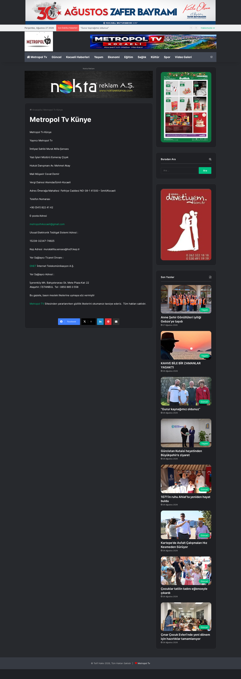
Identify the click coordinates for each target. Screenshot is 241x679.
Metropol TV (37, 303)
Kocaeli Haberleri (78, 57)
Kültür (155, 57)
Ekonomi (114, 57)
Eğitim (128, 57)
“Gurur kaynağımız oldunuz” (180, 409)
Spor (167, 57)
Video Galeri (183, 57)
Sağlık (142, 57)
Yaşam (98, 57)
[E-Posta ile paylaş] (116, 321)
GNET (33, 265)
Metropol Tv (38, 57)
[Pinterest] (108, 321)
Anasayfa (37, 109)
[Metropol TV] (39, 41)
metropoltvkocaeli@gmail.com (47, 224)
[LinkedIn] (100, 321)
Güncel (56, 57)
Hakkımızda (206, 28)
